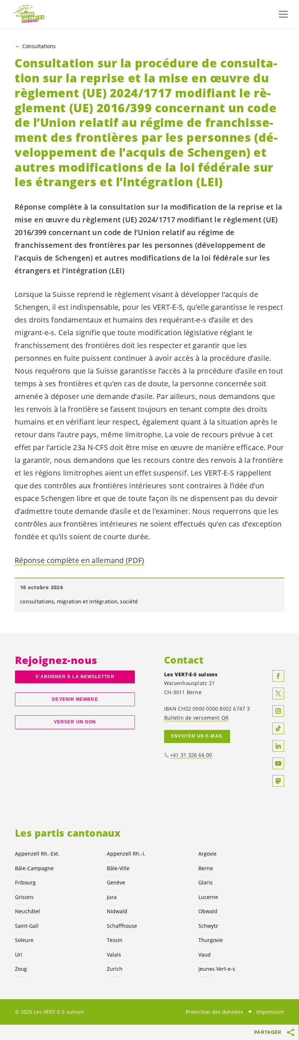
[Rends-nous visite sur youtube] (278, 763)
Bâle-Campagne (34, 868)
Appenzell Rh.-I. (126, 853)
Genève (116, 882)
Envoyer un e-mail (197, 736)
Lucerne (208, 897)
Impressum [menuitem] (270, 1011)
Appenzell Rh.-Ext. (37, 853)
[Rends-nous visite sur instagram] (278, 711)
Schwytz (208, 925)
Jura (112, 897)
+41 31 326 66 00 (191, 754)
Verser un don (75, 721)
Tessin (115, 940)
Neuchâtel (27, 911)
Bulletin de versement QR (196, 717)
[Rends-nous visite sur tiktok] (278, 728)
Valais (114, 954)
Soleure (24, 940)
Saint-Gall (27, 925)
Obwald (207, 911)
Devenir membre (75, 699)
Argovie (207, 853)
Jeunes (216, 968)
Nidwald (117, 911)
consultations (37, 601)
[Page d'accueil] (29, 14)
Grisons (24, 897)
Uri (18, 954)
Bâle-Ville (118, 868)
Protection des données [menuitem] (214, 1011)
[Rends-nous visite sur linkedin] (278, 746)
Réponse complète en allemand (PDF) (79, 560)
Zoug (21, 968)
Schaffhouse (122, 925)
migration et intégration (87, 601)
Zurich (115, 968)
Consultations (39, 46)
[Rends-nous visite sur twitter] (278, 693)
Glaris (205, 882)
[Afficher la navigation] (283, 14)
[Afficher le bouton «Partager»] (291, 1032)
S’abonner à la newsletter (74, 676)
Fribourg (25, 882)
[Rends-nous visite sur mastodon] (278, 781)
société (129, 601)
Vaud (204, 954)
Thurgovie (210, 940)
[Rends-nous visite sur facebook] (278, 676)
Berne (205, 868)
